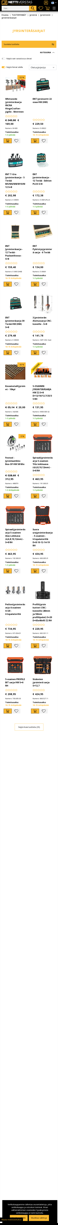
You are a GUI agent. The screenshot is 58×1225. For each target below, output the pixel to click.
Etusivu (5, 15)
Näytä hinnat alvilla (14, 67)
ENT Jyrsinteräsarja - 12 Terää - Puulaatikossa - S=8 (14, 252)
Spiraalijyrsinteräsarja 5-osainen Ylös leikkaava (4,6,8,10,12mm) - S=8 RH (43, 464)
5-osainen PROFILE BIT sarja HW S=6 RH (15, 682)
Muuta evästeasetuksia (11, 1219)
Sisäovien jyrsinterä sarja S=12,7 (41, 682)
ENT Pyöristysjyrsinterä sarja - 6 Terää (42, 249)
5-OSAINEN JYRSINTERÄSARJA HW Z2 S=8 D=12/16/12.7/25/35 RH (42, 392)
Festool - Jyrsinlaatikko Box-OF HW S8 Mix (14, 461)
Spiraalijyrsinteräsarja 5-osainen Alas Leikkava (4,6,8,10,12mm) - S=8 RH (15, 536)
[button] (29, 52)
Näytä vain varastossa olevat (19, 58)
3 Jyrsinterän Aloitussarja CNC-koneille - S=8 (42, 320)
